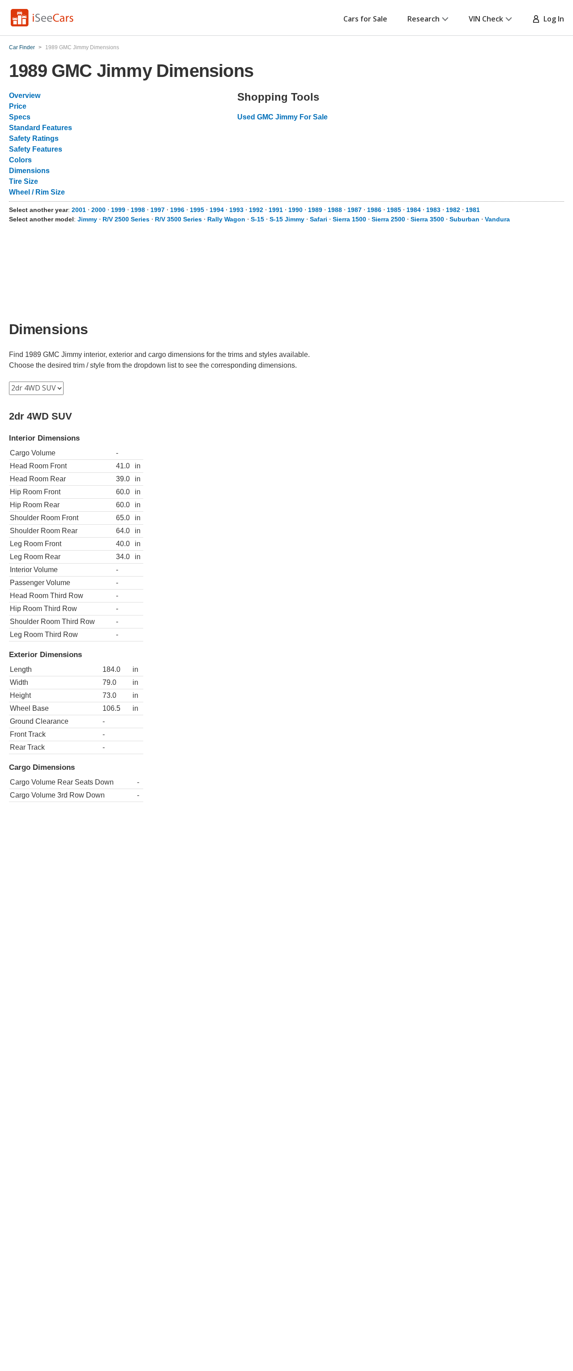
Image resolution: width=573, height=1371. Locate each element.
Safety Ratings (34, 138)
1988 (335, 209)
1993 (236, 209)
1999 (118, 209)
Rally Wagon (226, 219)
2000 (98, 209)
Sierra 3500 (427, 219)
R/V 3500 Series (178, 219)
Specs (19, 117)
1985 (394, 209)
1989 (315, 209)
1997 (157, 209)
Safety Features (35, 149)
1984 (413, 209)
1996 (177, 209)
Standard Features (40, 128)
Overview (24, 95)
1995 (197, 209)
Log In (552, 19)
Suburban (464, 219)
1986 (374, 209)
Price (17, 106)
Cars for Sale (365, 19)
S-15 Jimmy (286, 219)
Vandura (497, 219)
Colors (20, 160)
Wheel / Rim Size (37, 192)
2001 (79, 209)
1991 (276, 209)
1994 (217, 209)
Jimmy (87, 219)
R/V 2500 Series (126, 219)
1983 (433, 209)
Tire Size (23, 181)
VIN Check (486, 19)
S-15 (257, 219)
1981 (473, 209)
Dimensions (29, 170)
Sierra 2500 (388, 219)
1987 (354, 209)
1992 (256, 209)
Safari (318, 219)
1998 (138, 209)
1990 (295, 209)
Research (423, 19)
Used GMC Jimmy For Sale (282, 117)
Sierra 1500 (349, 219)
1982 (453, 209)
